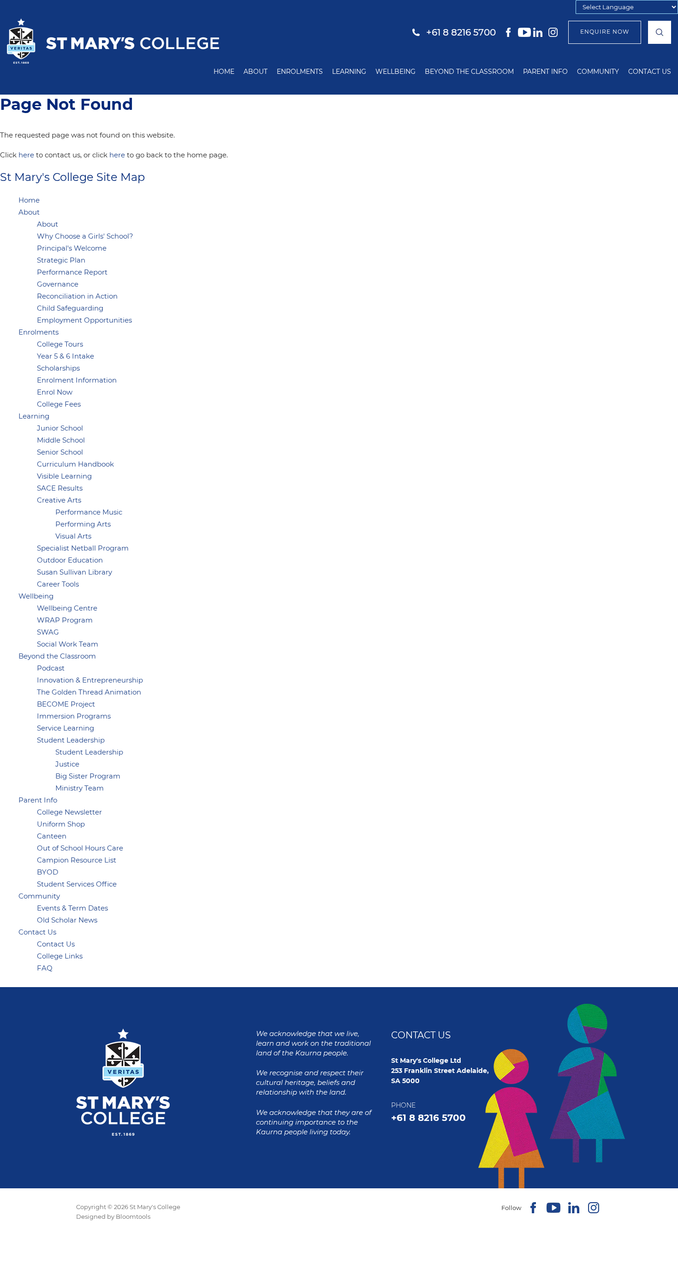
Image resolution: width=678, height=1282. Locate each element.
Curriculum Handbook (75, 464)
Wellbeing (395, 71)
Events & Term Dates (72, 908)
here (26, 154)
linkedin (539, 32)
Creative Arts (59, 500)
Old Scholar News (67, 920)
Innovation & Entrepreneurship (90, 680)
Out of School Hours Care (80, 848)
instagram (554, 32)
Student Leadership (71, 740)
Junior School (60, 428)
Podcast (51, 668)
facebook (509, 32)
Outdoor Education (70, 560)
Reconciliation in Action (77, 296)
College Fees (59, 404)
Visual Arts (73, 536)
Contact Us (649, 71)
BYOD (47, 872)
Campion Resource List (76, 860)
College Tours (60, 344)
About (256, 71)
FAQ (45, 968)
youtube (524, 32)
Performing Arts (83, 524)
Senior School (60, 452)
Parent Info (545, 71)
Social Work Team (67, 644)
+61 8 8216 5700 (461, 32)
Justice (67, 764)
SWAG (48, 632)
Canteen (51, 836)
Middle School (61, 440)
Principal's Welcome (72, 248)
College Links (60, 956)
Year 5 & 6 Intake (65, 356)
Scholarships (58, 368)
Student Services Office (77, 884)
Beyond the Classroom (469, 71)
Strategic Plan (61, 260)
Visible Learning (64, 476)
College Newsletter (69, 812)
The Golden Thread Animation (89, 692)
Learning (349, 71)
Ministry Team (79, 788)
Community (598, 71)
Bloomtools (133, 1216)
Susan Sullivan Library (74, 572)
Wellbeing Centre (67, 608)
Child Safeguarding (70, 308)
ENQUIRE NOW (604, 31)
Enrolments (300, 71)
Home (224, 71)
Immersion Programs (74, 716)
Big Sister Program (87, 776)
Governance (57, 284)
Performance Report (72, 272)
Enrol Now (54, 392)
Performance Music (88, 512)
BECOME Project (66, 704)
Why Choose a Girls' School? (85, 236)
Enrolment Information (77, 380)
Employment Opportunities (84, 320)
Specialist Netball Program (83, 548)
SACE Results (60, 488)
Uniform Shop (61, 824)
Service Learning (65, 728)
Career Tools (58, 584)
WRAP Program (65, 620)
